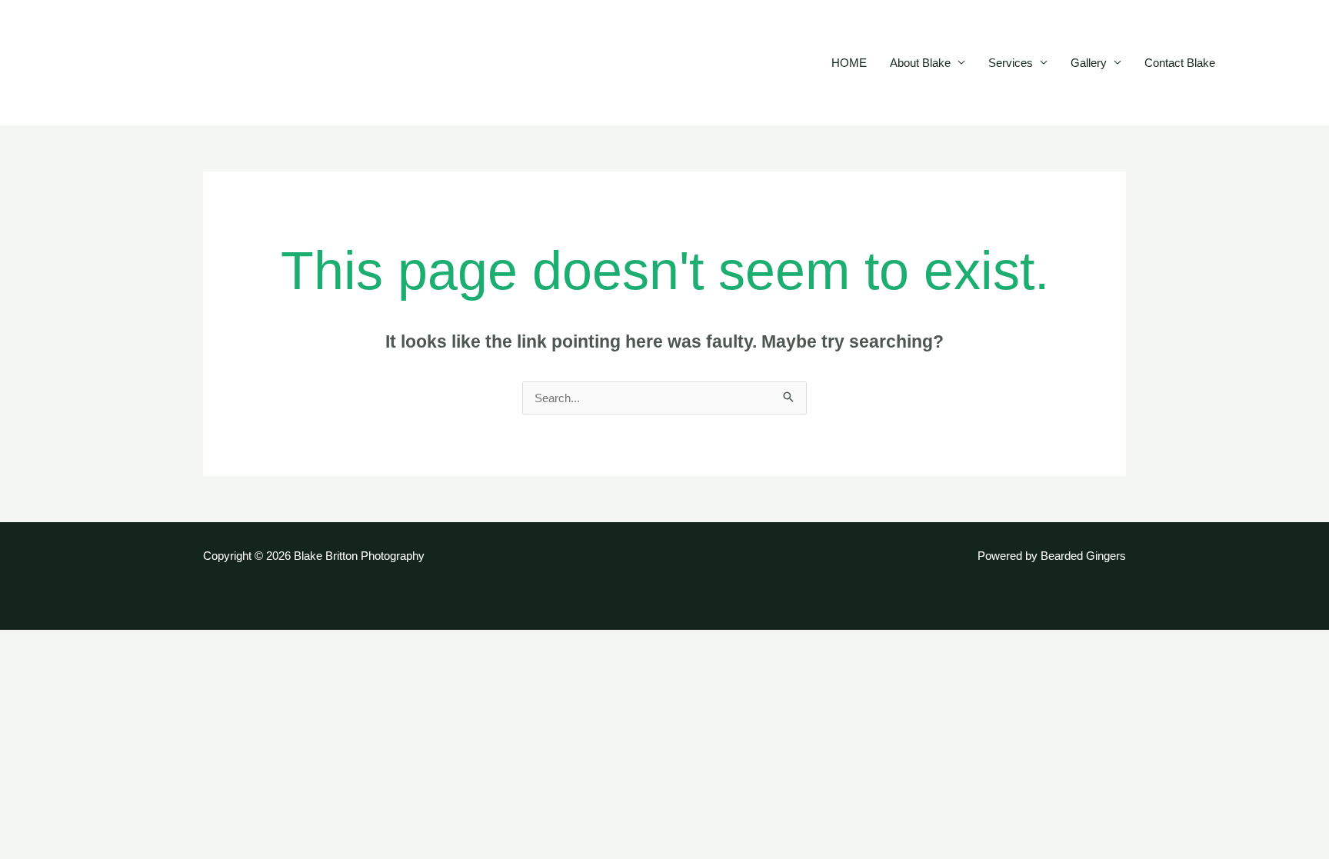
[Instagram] (1295, 64)
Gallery (1089, 62)
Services (1010, 62)
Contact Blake (1179, 62)
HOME (849, 62)
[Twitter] (1272, 64)
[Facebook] (1249, 64)
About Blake (920, 62)
